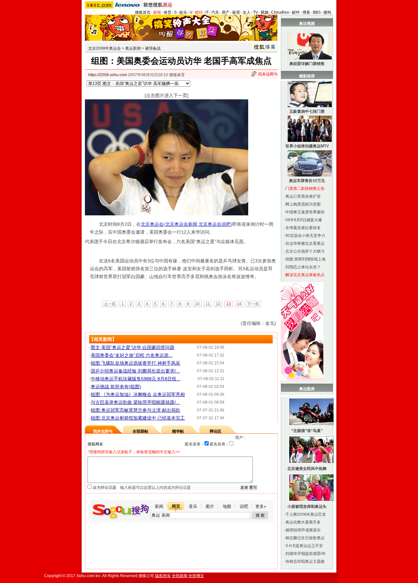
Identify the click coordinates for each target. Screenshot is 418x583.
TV (255, 12)
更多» (260, 506)
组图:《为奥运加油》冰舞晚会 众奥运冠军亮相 (138, 394)
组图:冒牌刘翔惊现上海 (305, 259)
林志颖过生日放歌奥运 (305, 538)
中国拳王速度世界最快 (305, 212)
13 (228, 304)
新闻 (157, 12)
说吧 (244, 506)
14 (239, 304)
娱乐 (183, 12)
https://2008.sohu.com (107, 75)
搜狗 (327, 12)
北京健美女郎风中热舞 (307, 468)
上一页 (110, 304)
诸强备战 (153, 48)
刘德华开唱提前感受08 (305, 553)
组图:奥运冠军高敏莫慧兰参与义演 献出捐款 (135, 410)
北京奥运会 (152, 224)
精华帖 (178, 431)
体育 (167, 12)
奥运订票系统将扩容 (303, 196)
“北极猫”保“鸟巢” (307, 430)
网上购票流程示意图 (303, 204)
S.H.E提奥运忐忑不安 (304, 545)
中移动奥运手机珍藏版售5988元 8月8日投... (135, 378)
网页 (176, 506)
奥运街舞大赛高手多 (303, 522)
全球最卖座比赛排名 (303, 227)
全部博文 (196, 576)
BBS (317, 12)
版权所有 (163, 576)
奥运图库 (307, 389)
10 (197, 304)
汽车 (215, 12)
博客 (306, 12)
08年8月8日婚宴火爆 (303, 220)
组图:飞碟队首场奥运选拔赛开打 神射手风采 (135, 363)
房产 (226, 12)
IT (207, 12)
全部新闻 (179, 576)
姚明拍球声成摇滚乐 (303, 530)
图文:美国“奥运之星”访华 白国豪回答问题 (132, 347)
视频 (264, 12)
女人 (246, 12)
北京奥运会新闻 (181, 224)
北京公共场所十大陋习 (305, 251)
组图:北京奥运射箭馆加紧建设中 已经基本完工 (138, 418)
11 (207, 304)
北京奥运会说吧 (215, 224)
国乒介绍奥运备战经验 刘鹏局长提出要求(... (135, 371)
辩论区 (215, 431)
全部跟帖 (140, 431)
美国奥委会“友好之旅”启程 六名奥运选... (131, 355)
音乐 (193, 506)
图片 (210, 506)
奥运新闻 (133, 48)
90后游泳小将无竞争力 (305, 235)
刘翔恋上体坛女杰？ (303, 267)
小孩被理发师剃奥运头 (307, 506)
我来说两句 (268, 74)
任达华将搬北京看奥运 (305, 243)
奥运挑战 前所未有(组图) (116, 386)
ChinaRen (280, 12)
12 (218, 304)
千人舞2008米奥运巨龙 (305, 514)
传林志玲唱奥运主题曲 (305, 561)
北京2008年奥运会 (104, 48)
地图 (227, 506)
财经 (199, 12)
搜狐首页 (143, 12)
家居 (236, 12)
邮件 (296, 12)
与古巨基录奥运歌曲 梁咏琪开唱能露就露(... (135, 402)
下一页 (253, 304)
